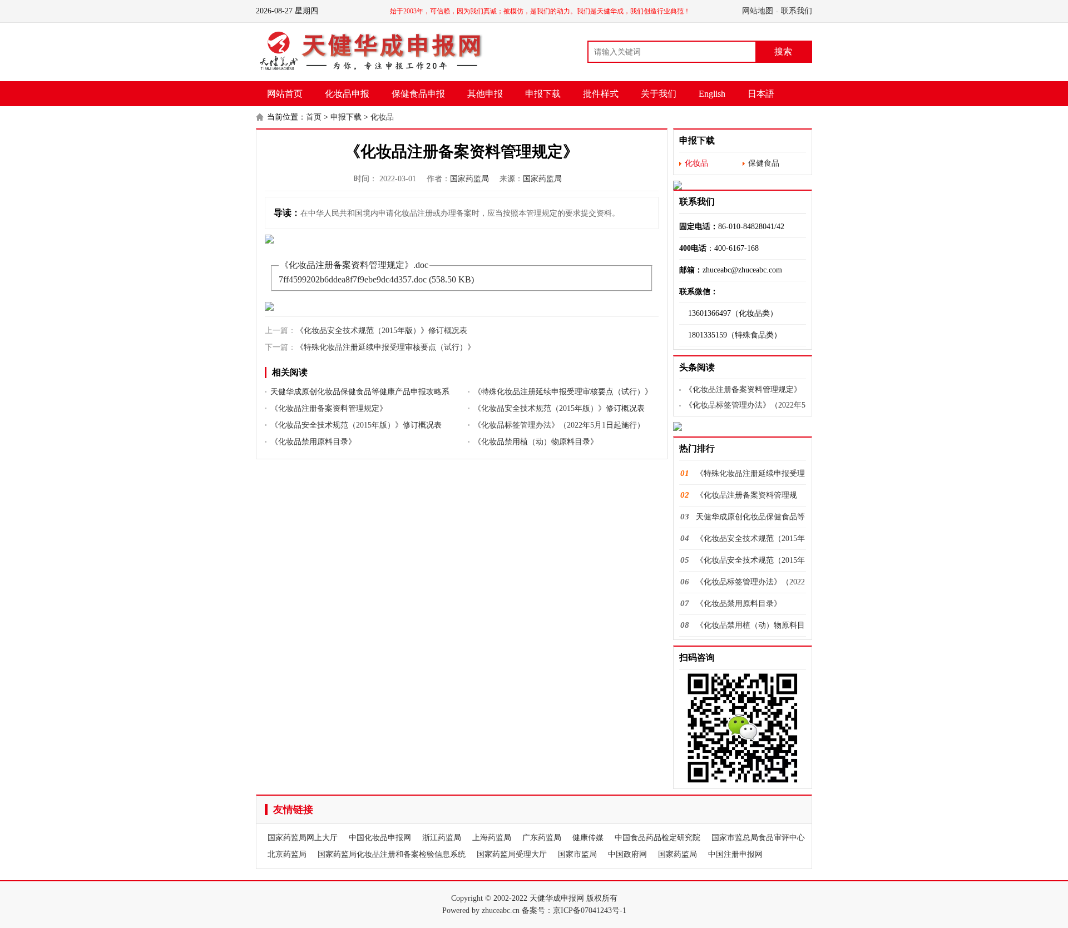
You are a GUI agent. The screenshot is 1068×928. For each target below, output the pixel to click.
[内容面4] (742, 426)
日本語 (761, 93)
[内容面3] (742, 185)
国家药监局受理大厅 (512, 854)
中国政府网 (627, 854)
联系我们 (796, 11)
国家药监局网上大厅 (303, 837)
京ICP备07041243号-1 (589, 910)
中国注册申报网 (735, 854)
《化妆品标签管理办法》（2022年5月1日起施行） (559, 425)
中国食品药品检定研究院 (657, 837)
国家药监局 (469, 179)
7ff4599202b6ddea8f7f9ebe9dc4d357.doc (353, 279)
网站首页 (285, 93)
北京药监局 (287, 854)
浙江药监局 (441, 837)
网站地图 (757, 11)
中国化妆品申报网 (380, 837)
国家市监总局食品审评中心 (758, 837)
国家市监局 (577, 854)
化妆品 (382, 117)
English (712, 93)
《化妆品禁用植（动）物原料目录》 (535, 442)
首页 (314, 117)
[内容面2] (462, 306)
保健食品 (763, 163)
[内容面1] (462, 239)
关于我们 (658, 93)
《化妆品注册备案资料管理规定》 (328, 408)
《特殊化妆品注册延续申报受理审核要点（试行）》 (385, 347)
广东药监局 (541, 837)
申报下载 (543, 93)
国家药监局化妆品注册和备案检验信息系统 (392, 854)
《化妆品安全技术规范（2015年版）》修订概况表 (381, 330)
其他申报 (485, 93)
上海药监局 (491, 837)
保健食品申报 (418, 93)
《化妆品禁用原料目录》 (313, 442)
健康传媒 (588, 837)
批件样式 (601, 93)
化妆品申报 (347, 93)
